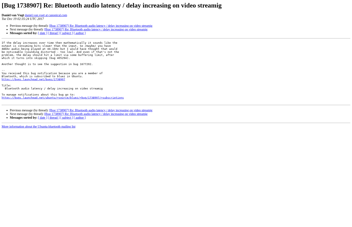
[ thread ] (53, 33)
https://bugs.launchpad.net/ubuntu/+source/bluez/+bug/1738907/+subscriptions (63, 97)
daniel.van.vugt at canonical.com (46, 15)
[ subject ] (66, 33)
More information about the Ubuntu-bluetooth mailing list (38, 126)
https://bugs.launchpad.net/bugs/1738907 (33, 79)
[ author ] (80, 33)
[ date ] (42, 33)
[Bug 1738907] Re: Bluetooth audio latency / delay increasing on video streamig (100, 25)
